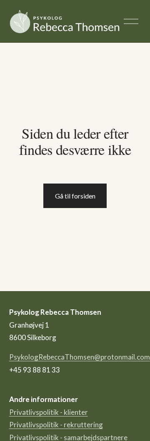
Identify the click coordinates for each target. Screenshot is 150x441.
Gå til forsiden (75, 196)
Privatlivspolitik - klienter (48, 412)
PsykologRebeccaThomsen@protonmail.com (79, 357)
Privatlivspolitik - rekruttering (56, 424)
